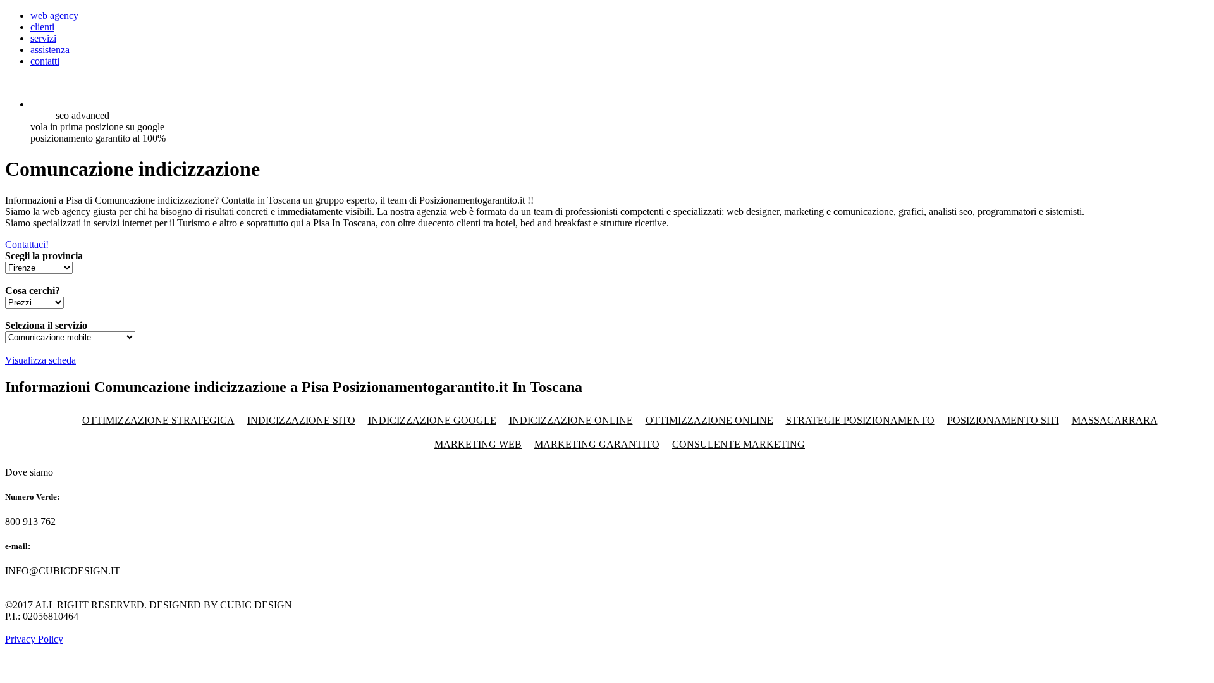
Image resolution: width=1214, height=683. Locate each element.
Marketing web (478, 444)
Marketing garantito (596, 444)
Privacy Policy (34, 639)
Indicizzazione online (571, 420)
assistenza (50, 49)
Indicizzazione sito (301, 420)
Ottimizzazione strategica (158, 420)
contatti (44, 61)
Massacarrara (1115, 420)
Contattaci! (27, 244)
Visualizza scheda (40, 360)
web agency (54, 15)
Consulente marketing (738, 444)
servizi (43, 38)
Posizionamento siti (1003, 420)
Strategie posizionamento (860, 420)
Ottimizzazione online (709, 420)
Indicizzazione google (432, 420)
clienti (42, 27)
